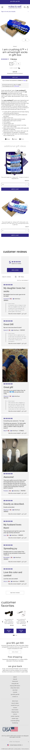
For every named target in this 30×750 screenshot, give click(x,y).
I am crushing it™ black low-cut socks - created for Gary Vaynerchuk (9, 621)
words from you (15, 705)
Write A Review (15, 270)
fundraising (15, 722)
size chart (15, 690)
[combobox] (23, 280)
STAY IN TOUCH (14, 741)
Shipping (9, 73)
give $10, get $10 (15, 694)
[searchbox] (7, 277)
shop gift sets (15, 683)
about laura (15, 701)
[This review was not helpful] (24, 313)
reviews (15, 707)
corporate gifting (15, 720)
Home (14, 46)
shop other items (15, 687)
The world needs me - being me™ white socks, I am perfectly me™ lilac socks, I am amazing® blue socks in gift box (15, 223)
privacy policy (17, 748)
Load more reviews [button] (15, 592)
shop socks (15, 681)
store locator (15, 709)
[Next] (27, 621)
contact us (15, 696)
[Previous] (2, 621)
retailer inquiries (15, 716)
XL (18, 63)
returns (15, 714)
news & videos (15, 703)
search (15, 676)
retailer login (15, 718)
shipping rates (15, 712)
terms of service (25, 748)
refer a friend (15, 651)
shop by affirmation (15, 685)
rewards (15, 692)
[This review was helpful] (22, 313)
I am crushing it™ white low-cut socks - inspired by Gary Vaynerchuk (21, 621)
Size (14, 61)
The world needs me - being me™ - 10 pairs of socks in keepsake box (15, 178)
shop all (15, 679)
